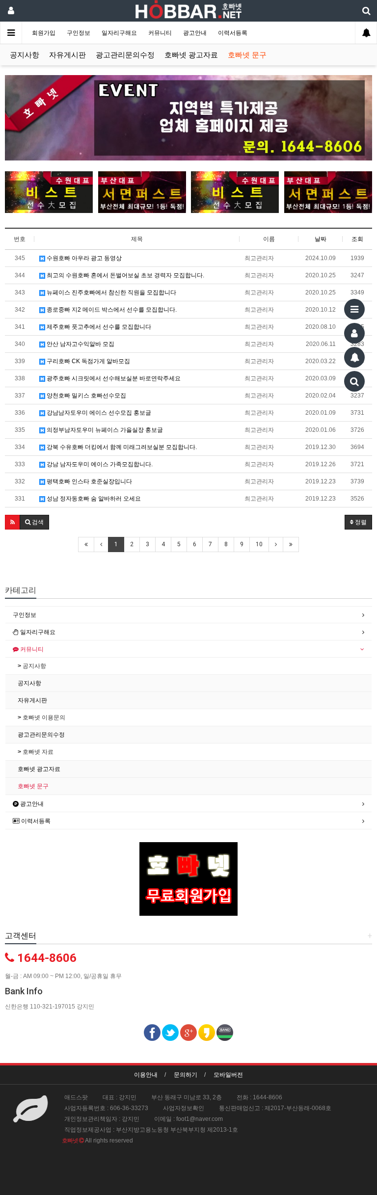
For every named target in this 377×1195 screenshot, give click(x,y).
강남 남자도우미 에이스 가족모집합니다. (99, 464)
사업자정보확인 (183, 1108)
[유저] (354, 333)
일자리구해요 (120, 32)
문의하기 (185, 1074)
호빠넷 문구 (247, 55)
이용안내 (146, 1074)
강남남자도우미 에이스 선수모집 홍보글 (98, 412)
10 (259, 544)
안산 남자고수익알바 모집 (79, 344)
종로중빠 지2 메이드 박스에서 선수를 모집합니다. (111, 309)
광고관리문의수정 (125, 55)
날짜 (320, 239)
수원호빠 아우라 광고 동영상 (83, 258)
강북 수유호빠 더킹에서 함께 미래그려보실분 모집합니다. (121, 447)
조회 (357, 239)
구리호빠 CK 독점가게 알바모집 (87, 361)
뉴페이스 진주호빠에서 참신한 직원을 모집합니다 (110, 292)
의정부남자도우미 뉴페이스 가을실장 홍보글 (104, 429)
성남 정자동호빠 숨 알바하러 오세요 (93, 498)
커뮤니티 (160, 32)
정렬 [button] (360, 522)
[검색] (354, 381)
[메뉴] (354, 309)
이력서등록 (232, 32)
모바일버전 (228, 1074)
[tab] (188, 615)
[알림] (354, 357)
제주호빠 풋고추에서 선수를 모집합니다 (98, 326)
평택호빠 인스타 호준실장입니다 (88, 481)
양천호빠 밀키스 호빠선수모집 (85, 395)
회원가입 (44, 32)
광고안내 (195, 32)
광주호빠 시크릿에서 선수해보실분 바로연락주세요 (113, 378)
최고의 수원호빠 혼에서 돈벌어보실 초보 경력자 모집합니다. (124, 275)
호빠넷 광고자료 (191, 55)
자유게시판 (67, 55)
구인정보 (79, 32)
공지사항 (24, 55)
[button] (12, 522)
